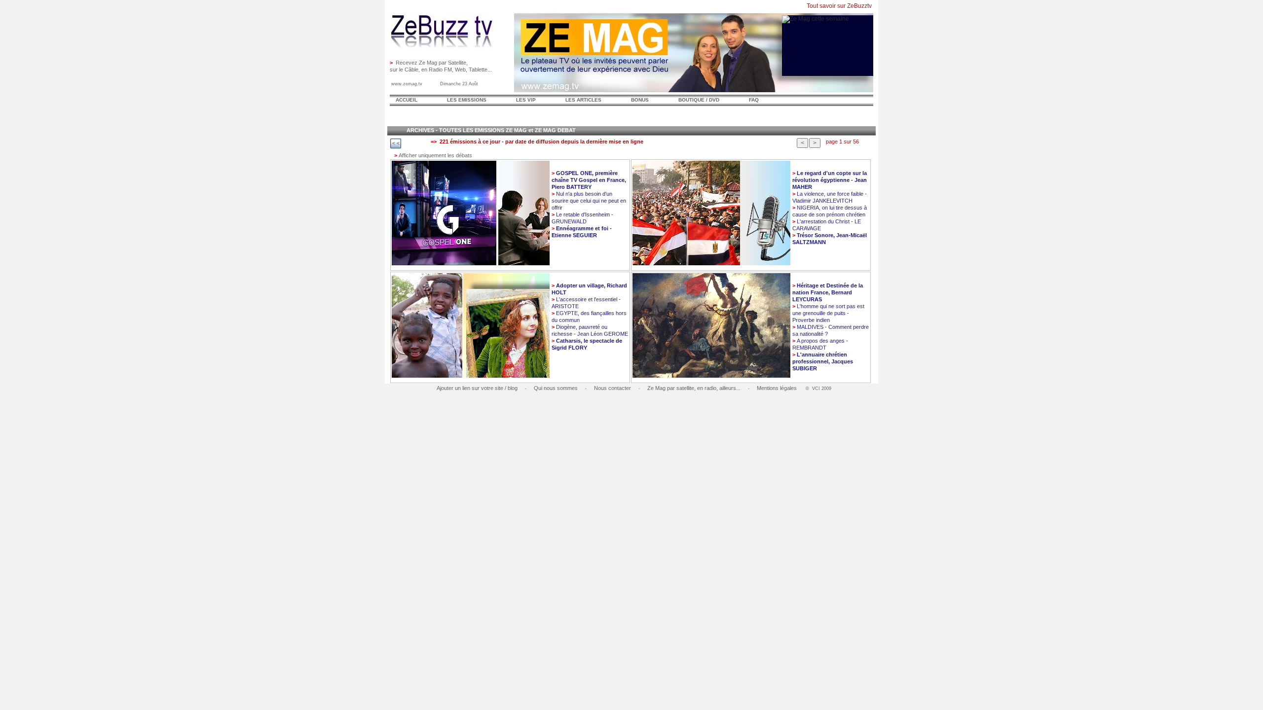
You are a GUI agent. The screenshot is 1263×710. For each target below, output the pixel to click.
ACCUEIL (406, 100)
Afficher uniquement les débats (433, 155)
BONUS (640, 100)
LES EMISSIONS (466, 100)
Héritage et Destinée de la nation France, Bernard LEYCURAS (827, 292)
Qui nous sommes (556, 388)
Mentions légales (777, 388)
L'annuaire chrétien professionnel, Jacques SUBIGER (822, 361)
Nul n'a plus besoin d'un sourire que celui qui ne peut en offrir (589, 201)
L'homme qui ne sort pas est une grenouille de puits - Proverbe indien (828, 313)
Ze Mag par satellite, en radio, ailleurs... (694, 388)
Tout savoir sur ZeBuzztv (839, 5)
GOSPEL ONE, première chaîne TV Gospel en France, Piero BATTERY (589, 180)
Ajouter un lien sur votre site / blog (477, 388)
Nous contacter (612, 388)
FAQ (754, 100)
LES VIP (526, 100)
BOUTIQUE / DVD (698, 100)
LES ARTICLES (583, 100)
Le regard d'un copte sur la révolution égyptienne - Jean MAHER (829, 180)
